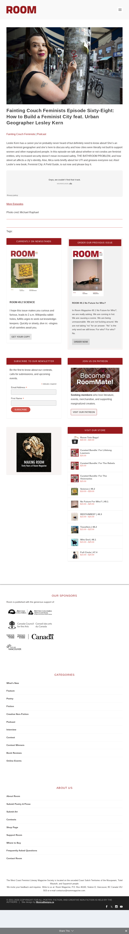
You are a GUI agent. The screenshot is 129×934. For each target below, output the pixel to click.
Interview (11, 729)
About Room (13, 796)
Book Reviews (14, 753)
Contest (10, 737)
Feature (10, 690)
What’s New (12, 683)
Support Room (14, 835)
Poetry (9, 698)
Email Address (19, 387)
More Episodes (14, 204)
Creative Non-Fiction (17, 714)
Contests (11, 819)
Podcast (41, 134)
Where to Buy (13, 843)
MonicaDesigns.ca (45, 902)
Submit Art (12, 811)
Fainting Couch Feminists (20, 134)
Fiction (10, 706)
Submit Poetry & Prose (18, 804)
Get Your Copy (20, 337)
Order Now (81, 342)
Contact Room (14, 858)
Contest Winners (15, 745)
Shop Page (12, 827)
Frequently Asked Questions (21, 850)
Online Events (14, 761)
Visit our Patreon (84, 412)
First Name (17, 398)
